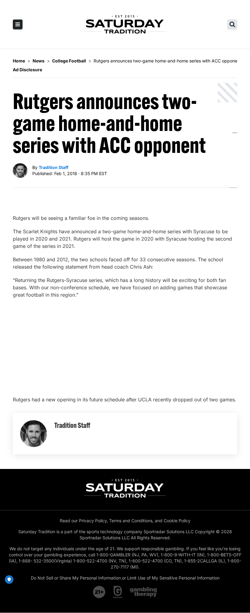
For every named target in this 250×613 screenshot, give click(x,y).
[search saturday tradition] (232, 24)
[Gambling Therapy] (143, 592)
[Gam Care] (118, 592)
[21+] (99, 592)
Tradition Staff (54, 167)
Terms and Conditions (130, 520)
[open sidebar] (18, 24)
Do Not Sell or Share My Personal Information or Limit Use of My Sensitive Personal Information (125, 577)
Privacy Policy (93, 520)
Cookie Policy (177, 520)
